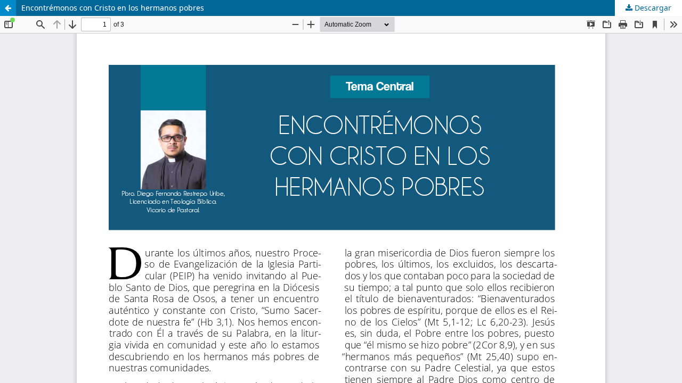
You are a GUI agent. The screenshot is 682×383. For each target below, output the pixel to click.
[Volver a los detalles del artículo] (8, 8)
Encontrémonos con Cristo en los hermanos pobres (112, 8)
